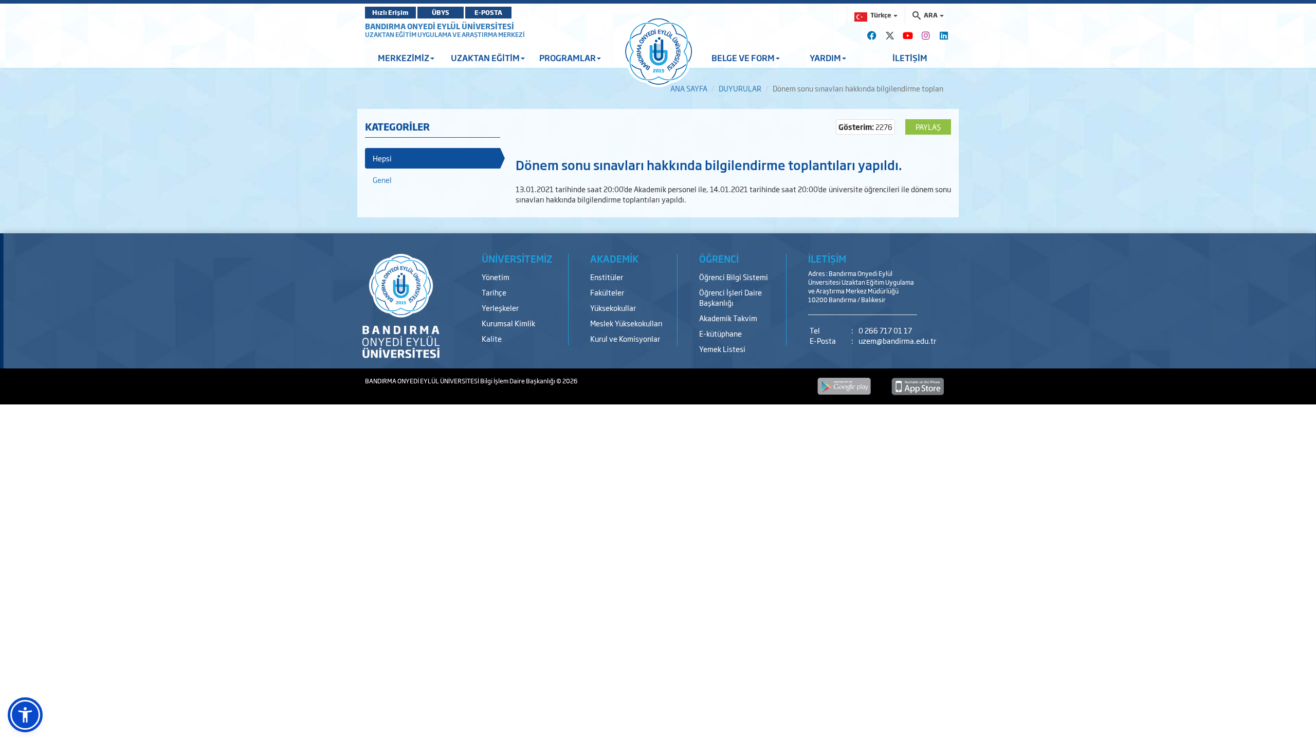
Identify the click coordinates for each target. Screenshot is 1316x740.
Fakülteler (607, 292)
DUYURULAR (740, 88)
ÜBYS (440, 12)
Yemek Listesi (722, 348)
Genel (382, 179)
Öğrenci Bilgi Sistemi (733, 276)
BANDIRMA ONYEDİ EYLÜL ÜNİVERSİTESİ (439, 26)
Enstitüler (606, 276)
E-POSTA (488, 12)
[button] (25, 715)
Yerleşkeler (500, 307)
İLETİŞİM (909, 57)
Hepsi (382, 158)
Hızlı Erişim (390, 12)
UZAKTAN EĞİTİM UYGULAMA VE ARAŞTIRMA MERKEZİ (445, 34)
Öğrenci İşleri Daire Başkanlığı (730, 297)
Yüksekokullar (613, 307)
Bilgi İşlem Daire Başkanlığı (518, 380)
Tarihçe (494, 292)
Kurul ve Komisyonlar (625, 338)
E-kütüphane (720, 333)
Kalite (492, 338)
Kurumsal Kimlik (508, 323)
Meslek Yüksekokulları (626, 323)
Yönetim (495, 276)
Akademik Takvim (728, 317)
